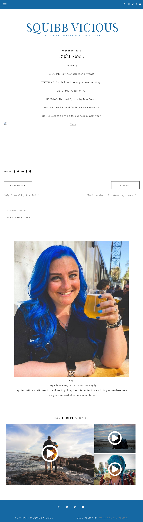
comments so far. (16, 210)
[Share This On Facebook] (15, 171)
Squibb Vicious (72, 26)
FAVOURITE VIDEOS (71, 418)
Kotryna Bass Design (113, 518)
